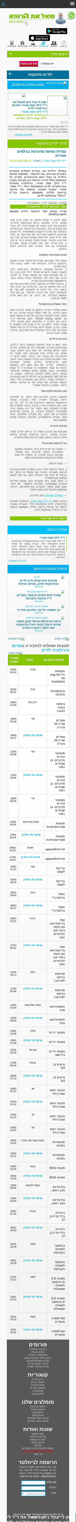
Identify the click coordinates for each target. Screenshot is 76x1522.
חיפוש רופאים (38, 1409)
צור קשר (38, 1454)
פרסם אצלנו (37, 1442)
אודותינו (38, 1445)
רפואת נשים (38, 1393)
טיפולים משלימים (54, 495)
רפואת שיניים (38, 1385)
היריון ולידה (38, 1379)
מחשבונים (38, 1412)
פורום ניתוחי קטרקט (38, 1421)
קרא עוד (38, 586)
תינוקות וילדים (37, 1388)
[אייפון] (39, 40)
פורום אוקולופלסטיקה (38, 1360)
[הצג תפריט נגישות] (3, 4)
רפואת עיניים (38, 1382)
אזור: (53, 1492)
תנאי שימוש (38, 1433)
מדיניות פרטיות (38, 1436)
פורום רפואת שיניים (38, 1363)
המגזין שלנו (38, 1415)
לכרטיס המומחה (23, 135)
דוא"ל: (52, 1487)
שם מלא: (51, 1482)
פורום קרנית (37, 1352)
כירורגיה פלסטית (38, 1349)
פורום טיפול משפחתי (38, 1418)
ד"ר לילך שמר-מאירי (54, 160)
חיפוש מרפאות (38, 1406)
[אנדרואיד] (56, 33)
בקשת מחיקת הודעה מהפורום (38, 1448)
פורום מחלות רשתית (38, 1366)
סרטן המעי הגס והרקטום (38, 1357)
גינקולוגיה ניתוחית (37, 1354)
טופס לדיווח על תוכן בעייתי (37, 1451)
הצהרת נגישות (37, 1439)
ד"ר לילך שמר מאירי (41, 501)
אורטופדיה (38, 1390)
